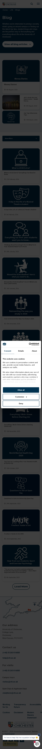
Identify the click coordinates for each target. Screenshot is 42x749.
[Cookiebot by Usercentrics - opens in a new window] (29, 344)
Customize (19, 397)
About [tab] (34, 351)
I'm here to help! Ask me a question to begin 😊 (21, 737)
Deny (21, 404)
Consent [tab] (7, 351)
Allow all (21, 390)
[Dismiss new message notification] (39, 734)
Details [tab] (21, 351)
